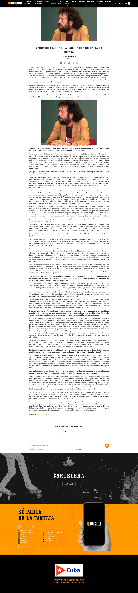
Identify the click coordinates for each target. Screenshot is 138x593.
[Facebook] (122, 3)
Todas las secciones (27, 530)
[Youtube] (126, 3)
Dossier (74, 2)
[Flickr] (129, 3)
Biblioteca (108, 2)
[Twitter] (119, 3)
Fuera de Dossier (43, 415)
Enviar (107, 446)
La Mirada (60, 2)
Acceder (69, 484)
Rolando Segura (70, 56)
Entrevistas (91, 2)
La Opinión (53, 2)
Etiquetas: (33, 415)
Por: (63, 56)
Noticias (82, 2)
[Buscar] (115, 3)
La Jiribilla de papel (28, 2)
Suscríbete (24, 547)
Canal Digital (67, 2)
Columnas (100, 2)
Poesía (47, 2)
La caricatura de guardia (38, 2)
